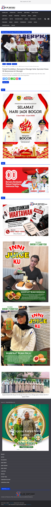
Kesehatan (33, 19)
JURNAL (34, 15)
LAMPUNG (4, 15)
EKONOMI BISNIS (19, 19)
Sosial (35, 22)
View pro (20, 12)
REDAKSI (3, 474)
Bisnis (29, 15)
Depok (11, 19)
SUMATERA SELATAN (5, 479)
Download (5, 12)
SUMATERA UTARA (5, 482)
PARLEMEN (4, 22)
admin (4, 66)
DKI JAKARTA (4, 459)
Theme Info (12, 12)
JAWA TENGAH (35, 12)
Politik (39, 19)
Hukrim (30, 22)
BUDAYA (16, 22)
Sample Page (4, 476)
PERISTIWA (16, 15)
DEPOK (2, 457)
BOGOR (2, 454)
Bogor (10, 15)
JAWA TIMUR (4, 468)
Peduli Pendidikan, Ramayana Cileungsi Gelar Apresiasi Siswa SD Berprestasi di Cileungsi (25, 70)
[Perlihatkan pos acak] (48, 19)
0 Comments (16, 66)
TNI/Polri (23, 15)
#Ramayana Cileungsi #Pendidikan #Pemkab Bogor (29, 66)
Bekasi (10, 22)
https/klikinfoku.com (10, 402)
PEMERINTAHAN (5, 25)
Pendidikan (23, 22)
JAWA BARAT (27, 12)
